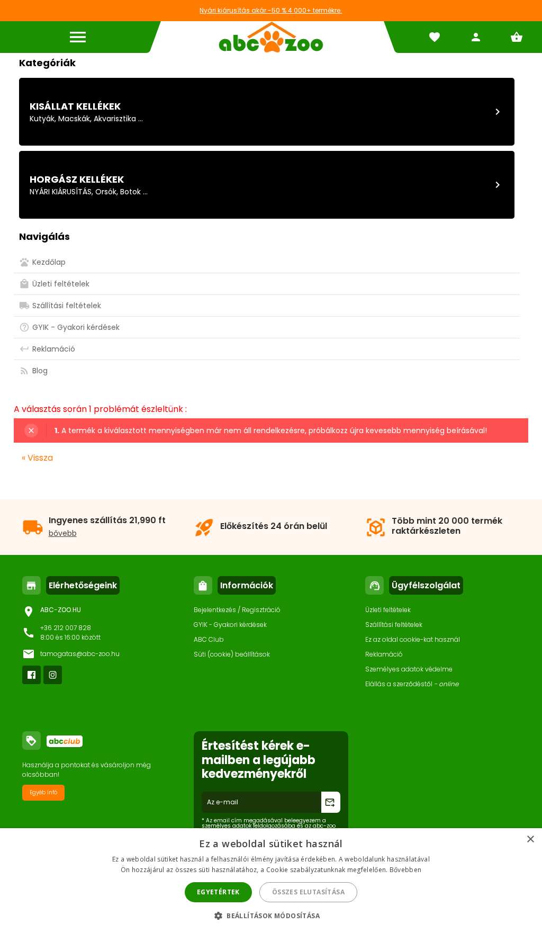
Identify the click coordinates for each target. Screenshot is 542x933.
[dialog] (271, 880)
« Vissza (37, 458)
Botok (130, 191)
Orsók (105, 191)
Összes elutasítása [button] (308, 891)
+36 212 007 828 (65, 627)
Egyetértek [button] (218, 891)
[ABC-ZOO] (271, 37)
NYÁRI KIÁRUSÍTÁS (61, 191)
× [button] (530, 840)
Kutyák (42, 118)
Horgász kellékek (77, 179)
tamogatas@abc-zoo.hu (80, 653)
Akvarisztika (115, 118)
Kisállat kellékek (75, 106)
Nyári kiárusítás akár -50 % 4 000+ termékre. (271, 10)
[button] (271, 915)
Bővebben (405, 869)
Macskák (74, 118)
